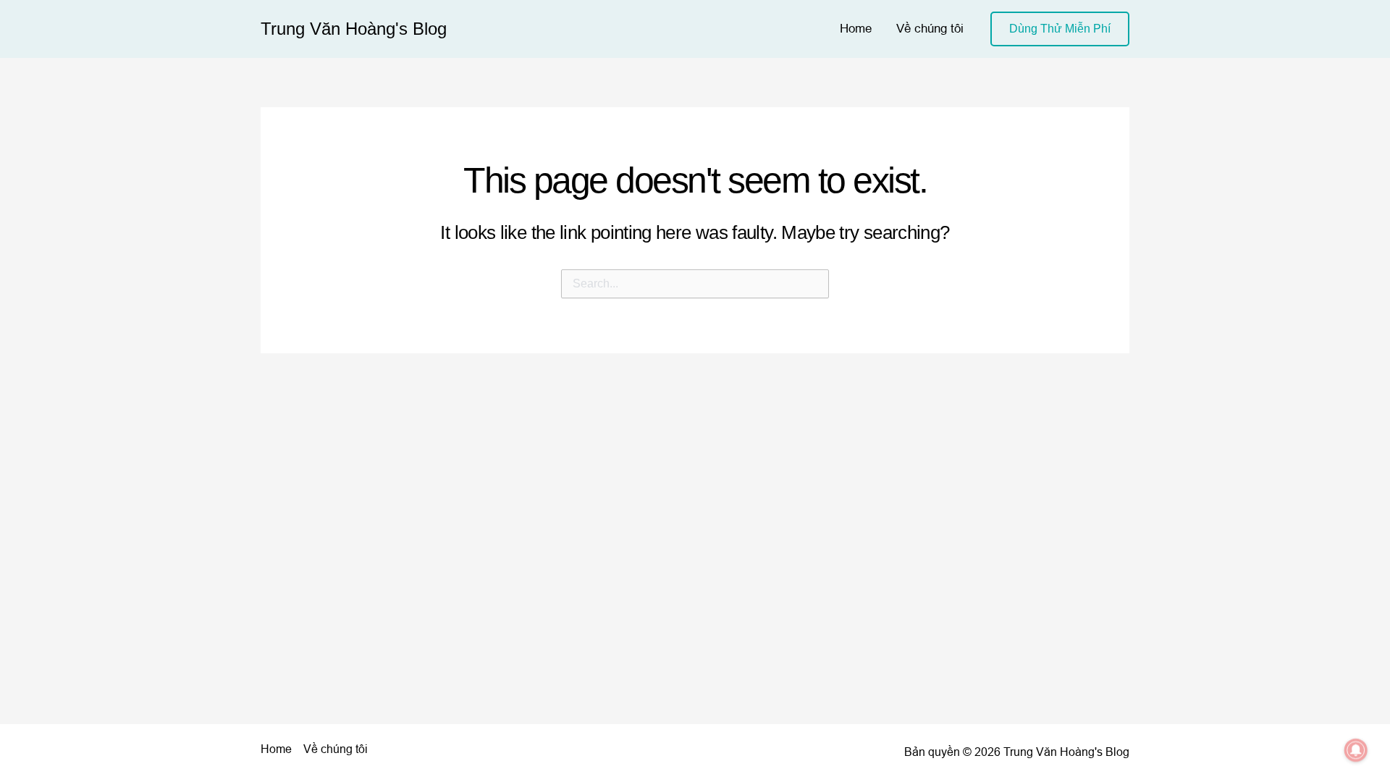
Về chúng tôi (930, 28)
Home (856, 28)
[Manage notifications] (1356, 750)
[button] (1059, 29)
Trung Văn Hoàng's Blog (354, 28)
